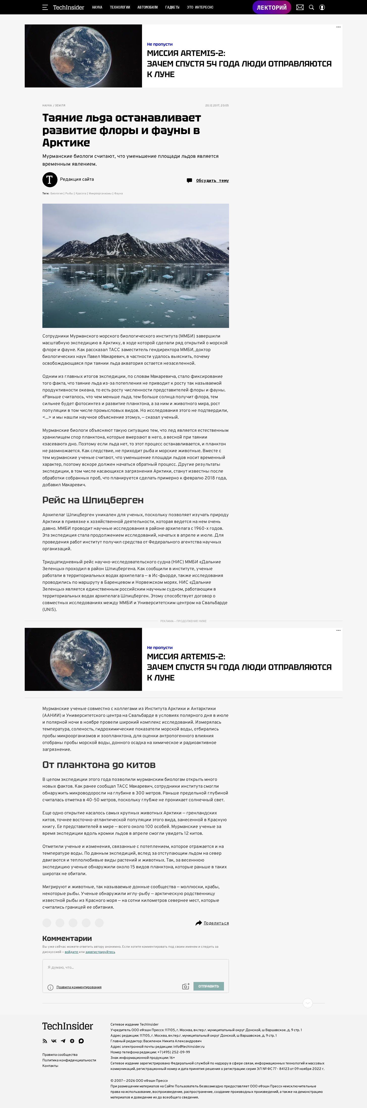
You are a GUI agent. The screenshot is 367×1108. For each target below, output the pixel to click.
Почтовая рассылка (300, 7)
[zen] (72, 1040)
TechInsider (68, 7)
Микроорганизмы (100, 193)
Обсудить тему (212, 180)
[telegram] (63, 1040)
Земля (60, 105)
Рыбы (69, 193)
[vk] (54, 1040)
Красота (81, 193)
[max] (81, 1040)
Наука (47, 105)
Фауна (118, 193)
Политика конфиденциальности (69, 1060)
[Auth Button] (322, 7)
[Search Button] (311, 7)
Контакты (50, 1066)
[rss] (44, 1040)
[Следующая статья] (183, 1003)
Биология (56, 193)
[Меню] (45, 7)
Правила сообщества (59, 1055)
